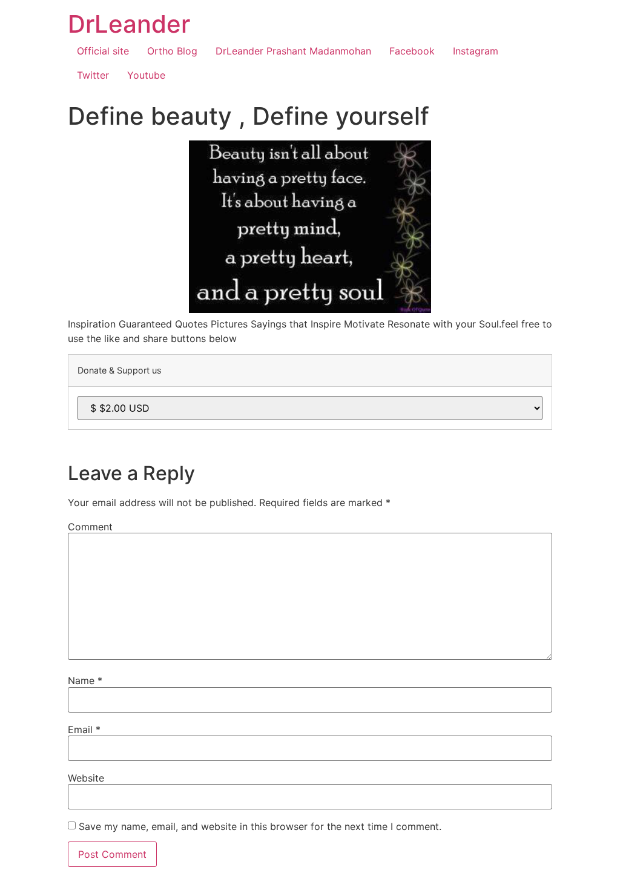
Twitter (93, 75)
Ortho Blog (172, 51)
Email (84, 729)
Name (85, 680)
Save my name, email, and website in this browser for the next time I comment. (260, 826)
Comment (90, 527)
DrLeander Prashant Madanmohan (293, 51)
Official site (103, 51)
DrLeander (129, 24)
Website (86, 778)
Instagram (475, 51)
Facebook (412, 51)
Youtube (146, 75)
